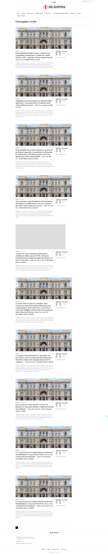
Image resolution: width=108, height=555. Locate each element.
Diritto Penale (30, 13)
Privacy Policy (64, 549)
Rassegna (72, 13)
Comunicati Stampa (21, 15)
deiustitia (17, 51)
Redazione (43, 549)
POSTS (64, 53)
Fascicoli (79, 13)
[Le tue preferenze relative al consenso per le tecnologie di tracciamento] (107, 416)
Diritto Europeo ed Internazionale (60, 13)
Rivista (23, 13)
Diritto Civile (47, 13)
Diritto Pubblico (39, 13)
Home (18, 13)
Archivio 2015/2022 (56, 549)
